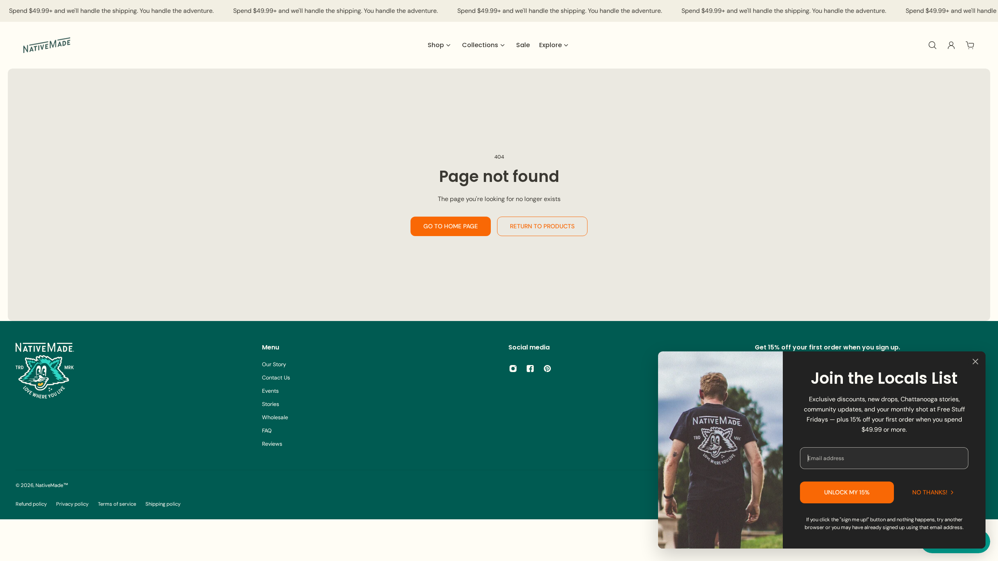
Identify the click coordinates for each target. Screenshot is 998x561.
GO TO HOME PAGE (450, 226)
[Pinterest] (547, 368)
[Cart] (970, 45)
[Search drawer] (932, 45)
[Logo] (46, 45)
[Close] (975, 362)
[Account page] (951, 45)
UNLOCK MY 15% (847, 492)
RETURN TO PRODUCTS (542, 226)
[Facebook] (530, 368)
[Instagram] (513, 368)
